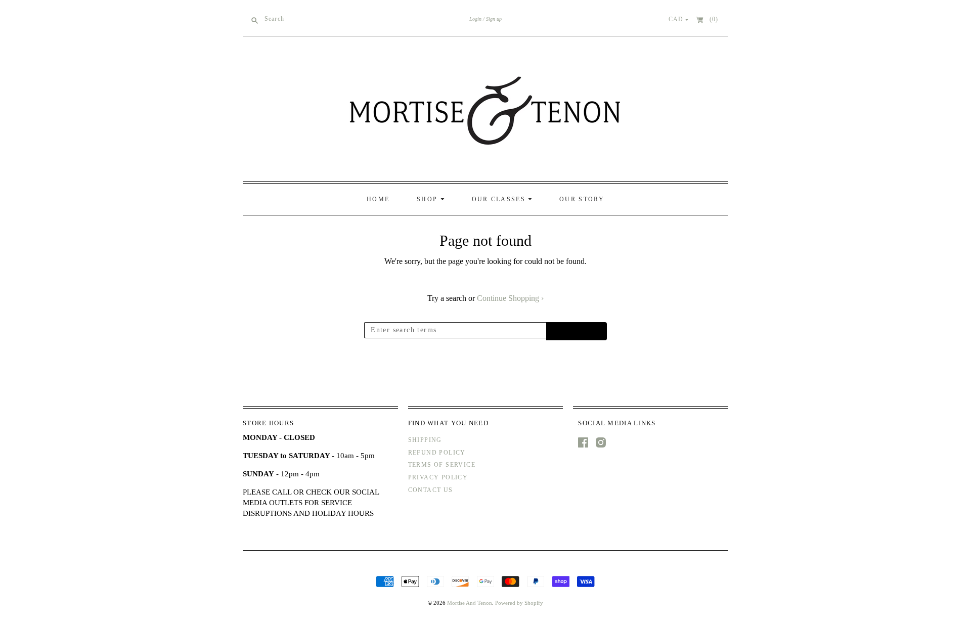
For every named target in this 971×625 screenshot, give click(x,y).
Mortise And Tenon (469, 603)
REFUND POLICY (437, 452)
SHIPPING (425, 439)
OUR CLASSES (500, 199)
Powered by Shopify (519, 603)
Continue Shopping (510, 298)
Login (475, 19)
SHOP (428, 199)
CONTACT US (430, 490)
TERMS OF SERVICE (441, 464)
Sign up (494, 19)
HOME (378, 199)
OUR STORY (581, 199)
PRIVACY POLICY (438, 477)
